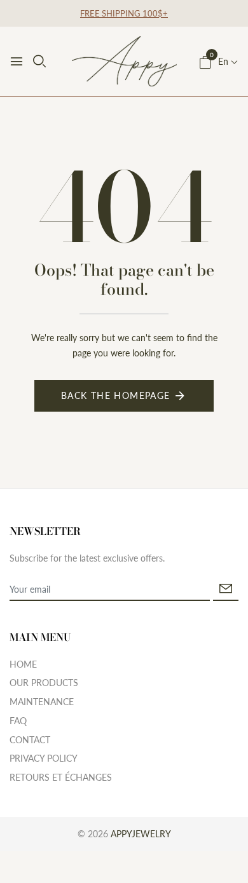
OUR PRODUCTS (44, 682)
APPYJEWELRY (141, 833)
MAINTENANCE (42, 701)
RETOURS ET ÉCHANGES (61, 777)
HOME (23, 664)
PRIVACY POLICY (44, 758)
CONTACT (30, 739)
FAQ (18, 720)
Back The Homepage (115, 395)
